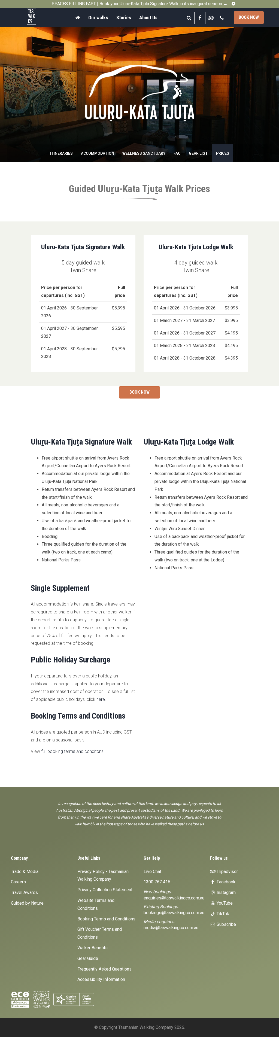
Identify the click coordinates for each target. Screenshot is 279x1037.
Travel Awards (24, 892)
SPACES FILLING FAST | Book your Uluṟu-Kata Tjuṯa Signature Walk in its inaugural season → (140, 3)
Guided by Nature (27, 903)
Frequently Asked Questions (104, 969)
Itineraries (61, 153)
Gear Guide (87, 958)
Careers (18, 881)
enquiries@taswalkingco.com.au (174, 898)
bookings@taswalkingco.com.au (174, 912)
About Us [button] (148, 17)
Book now (249, 17)
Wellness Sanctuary (143, 153)
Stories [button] (123, 17)
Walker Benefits (92, 947)
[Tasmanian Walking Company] (38, 16)
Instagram (226, 892)
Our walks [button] (98, 17)
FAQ (177, 153)
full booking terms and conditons (72, 751)
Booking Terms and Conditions (106, 919)
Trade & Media (24, 871)
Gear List (198, 153)
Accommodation (97, 153)
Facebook (225, 881)
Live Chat (152, 871)
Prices (222, 153)
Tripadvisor (227, 871)
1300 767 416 (157, 881)
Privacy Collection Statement (104, 889)
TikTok (222, 913)
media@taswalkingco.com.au (171, 927)
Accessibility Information (101, 979)
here (100, 699)
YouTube (224, 903)
